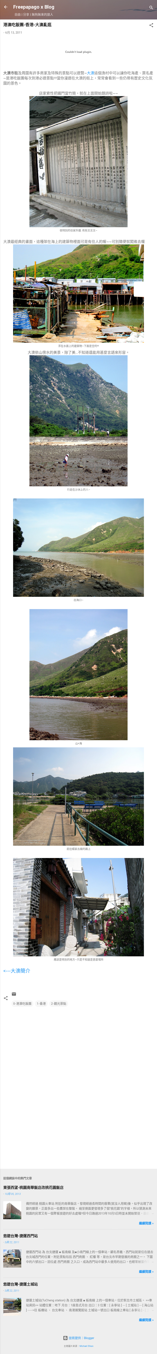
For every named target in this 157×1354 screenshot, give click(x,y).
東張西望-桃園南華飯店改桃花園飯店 (33, 1187)
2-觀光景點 (58, 1004)
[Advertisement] (78, 1133)
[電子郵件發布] (13, 995)
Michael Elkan (86, 1346)
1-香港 (41, 1004)
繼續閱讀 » (146, 1223)
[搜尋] (151, 8)
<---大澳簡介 (16, 971)
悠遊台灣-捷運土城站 (20, 1284)
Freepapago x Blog (33, 7)
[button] (151, 26)
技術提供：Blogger (81, 1338)
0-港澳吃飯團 (22, 1004)
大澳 (90, 73)
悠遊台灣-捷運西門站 (20, 1236)
